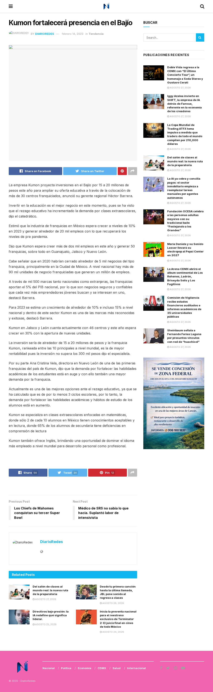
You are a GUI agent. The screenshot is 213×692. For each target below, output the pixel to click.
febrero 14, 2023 (72, 33)
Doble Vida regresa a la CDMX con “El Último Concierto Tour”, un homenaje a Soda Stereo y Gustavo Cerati (185, 75)
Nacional (48, 668)
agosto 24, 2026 (113, 631)
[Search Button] (200, 37)
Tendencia (96, 33)
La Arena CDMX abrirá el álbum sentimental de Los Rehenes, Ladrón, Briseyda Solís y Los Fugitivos (185, 276)
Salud (117, 668)
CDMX (102, 668)
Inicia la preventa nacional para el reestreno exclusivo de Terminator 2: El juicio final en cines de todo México (118, 619)
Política (66, 668)
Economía (84, 668)
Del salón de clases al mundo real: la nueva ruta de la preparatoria (50, 590)
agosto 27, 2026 (45, 599)
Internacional (136, 668)
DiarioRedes (44, 33)
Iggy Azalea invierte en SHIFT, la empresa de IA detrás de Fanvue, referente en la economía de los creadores (184, 103)
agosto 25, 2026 (46, 624)
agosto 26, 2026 (113, 603)
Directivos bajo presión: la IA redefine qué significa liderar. (51, 615)
